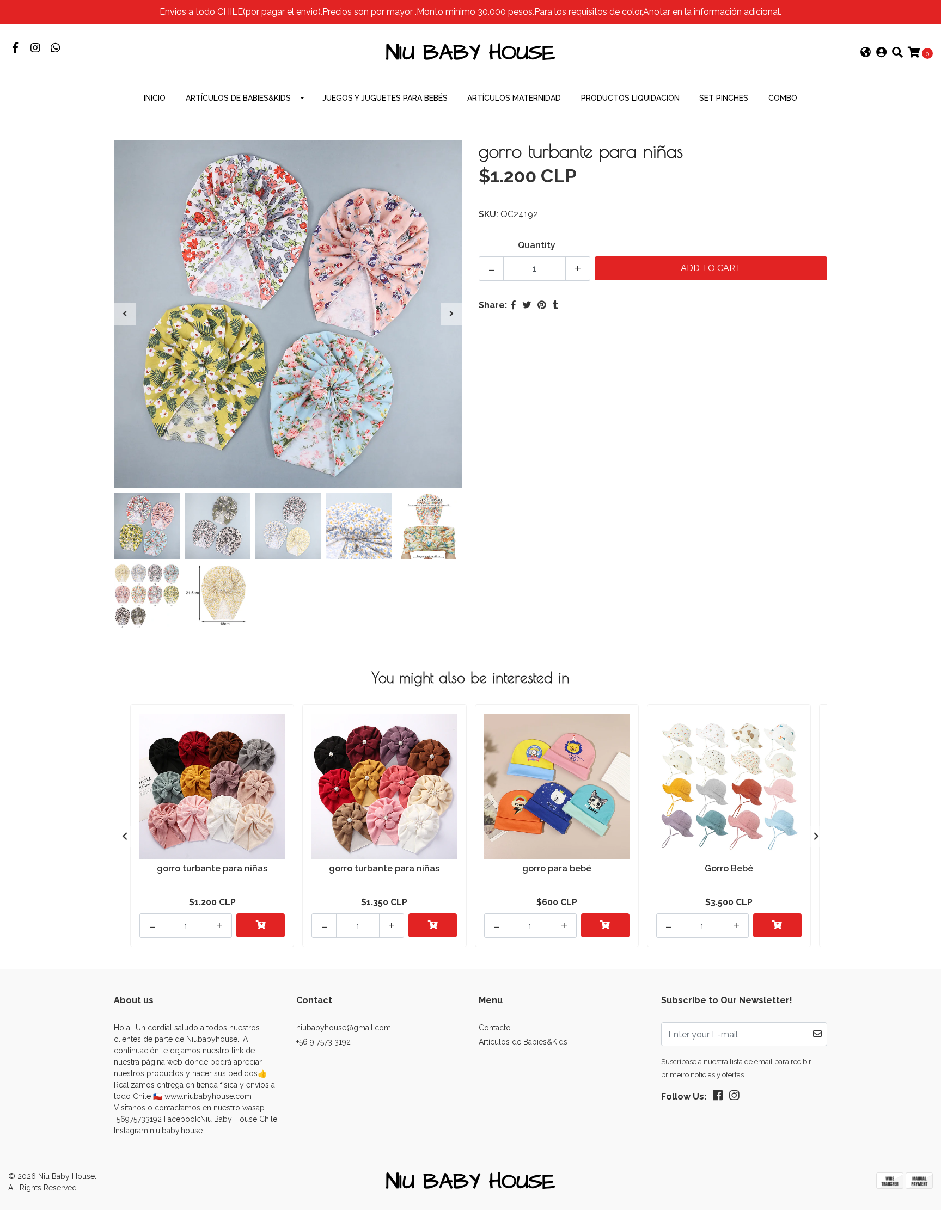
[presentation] (125, 314)
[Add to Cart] (260, 925)
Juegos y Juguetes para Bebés (385, 98)
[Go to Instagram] (35, 49)
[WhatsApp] (55, 49)
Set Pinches (723, 98)
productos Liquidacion (630, 98)
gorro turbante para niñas (212, 868)
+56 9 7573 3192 (323, 1041)
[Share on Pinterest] (541, 305)
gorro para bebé (556, 868)
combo (782, 98)
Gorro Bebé (729, 868)
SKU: (488, 214)
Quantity (536, 245)
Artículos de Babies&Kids (238, 98)
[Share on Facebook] (513, 305)
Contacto (495, 1027)
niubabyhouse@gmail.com (343, 1027)
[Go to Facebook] (15, 49)
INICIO (155, 98)
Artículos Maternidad (514, 98)
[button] (865, 53)
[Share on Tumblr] (555, 305)
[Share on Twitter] (526, 305)
